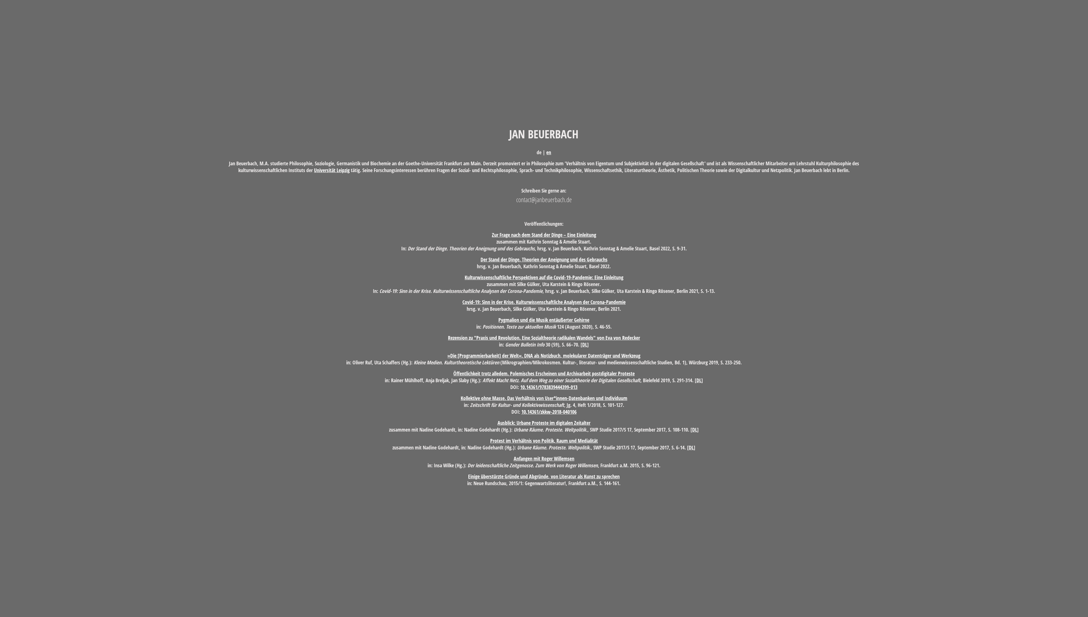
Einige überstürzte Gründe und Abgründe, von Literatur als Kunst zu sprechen (544, 476)
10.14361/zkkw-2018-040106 (549, 411)
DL (584, 344)
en (548, 152)
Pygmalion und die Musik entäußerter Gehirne (543, 319)
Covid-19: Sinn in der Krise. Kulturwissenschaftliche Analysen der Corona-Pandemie (544, 302)
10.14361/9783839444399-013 (548, 387)
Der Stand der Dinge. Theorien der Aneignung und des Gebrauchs (544, 259)
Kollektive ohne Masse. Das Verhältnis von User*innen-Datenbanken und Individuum (544, 398)
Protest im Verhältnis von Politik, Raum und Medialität (544, 440)
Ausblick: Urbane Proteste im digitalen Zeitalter (544, 422)
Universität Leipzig (332, 170)
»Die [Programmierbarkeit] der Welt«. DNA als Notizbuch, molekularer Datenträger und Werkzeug (543, 355)
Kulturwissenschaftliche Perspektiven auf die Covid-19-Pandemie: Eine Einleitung (544, 277)
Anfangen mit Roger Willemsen (544, 458)
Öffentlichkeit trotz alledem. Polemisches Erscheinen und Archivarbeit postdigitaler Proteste (544, 373)
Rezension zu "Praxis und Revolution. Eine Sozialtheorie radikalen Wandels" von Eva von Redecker (544, 337)
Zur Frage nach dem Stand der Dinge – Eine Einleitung (544, 234)
